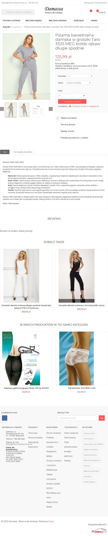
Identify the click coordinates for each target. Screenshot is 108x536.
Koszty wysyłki (53, 484)
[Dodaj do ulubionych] (49, 293)
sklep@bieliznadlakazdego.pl (19, 444)
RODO (49, 488)
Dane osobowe (71, 433)
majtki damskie (91, 449)
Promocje (32, 433)
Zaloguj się (89, 3)
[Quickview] (49, 281)
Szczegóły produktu (23, 152)
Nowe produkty (35, 437)
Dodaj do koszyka (72, 101)
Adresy (67, 460)
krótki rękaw (89, 482)
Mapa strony (52, 502)
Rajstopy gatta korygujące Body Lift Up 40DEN (26, 388)
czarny (87, 466)
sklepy (49, 507)
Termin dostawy (53, 433)
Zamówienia (70, 437)
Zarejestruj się (101, 3)
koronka (87, 476)
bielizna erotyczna (92, 460)
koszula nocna (90, 455)
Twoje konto (70, 427)
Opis (5, 152)
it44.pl (51, 521)
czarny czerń (89, 433)
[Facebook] (4, 418)
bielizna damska (91, 471)
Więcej (6, 27)
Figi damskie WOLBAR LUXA (81, 388)
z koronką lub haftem (94, 444)
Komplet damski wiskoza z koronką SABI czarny (82, 305)
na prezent (89, 439)
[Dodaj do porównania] (49, 299)
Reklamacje (51, 470)
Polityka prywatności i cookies (52, 442)
